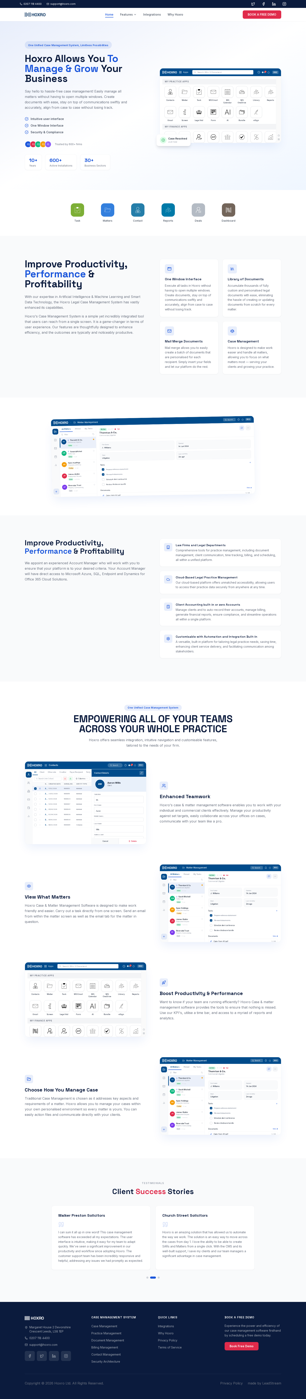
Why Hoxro (175, 14)
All (35, 772)
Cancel (105, 841)
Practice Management (106, 1333)
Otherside (52, 772)
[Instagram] (284, 4)
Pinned (78, 429)
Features (126, 14)
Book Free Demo (242, 1346)
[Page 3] (159, 1278)
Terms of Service (170, 1347)
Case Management (104, 1326)
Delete (134, 841)
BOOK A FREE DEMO (262, 14)
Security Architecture (105, 1361)
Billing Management (104, 1347)
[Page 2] (153, 1278)
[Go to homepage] (35, 14)
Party (88, 772)
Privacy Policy (167, 1340)
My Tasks (89, 428)
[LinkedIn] (274, 4)
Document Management (107, 1340)
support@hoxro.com (63, 3)
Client (42, 772)
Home (109, 14)
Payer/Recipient (76, 772)
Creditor (62, 772)
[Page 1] (147, 1278)
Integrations (152, 14)
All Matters (66, 429)
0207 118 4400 (33, 3)
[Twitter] (253, 4)
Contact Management (106, 1354)
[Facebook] (263, 4)
